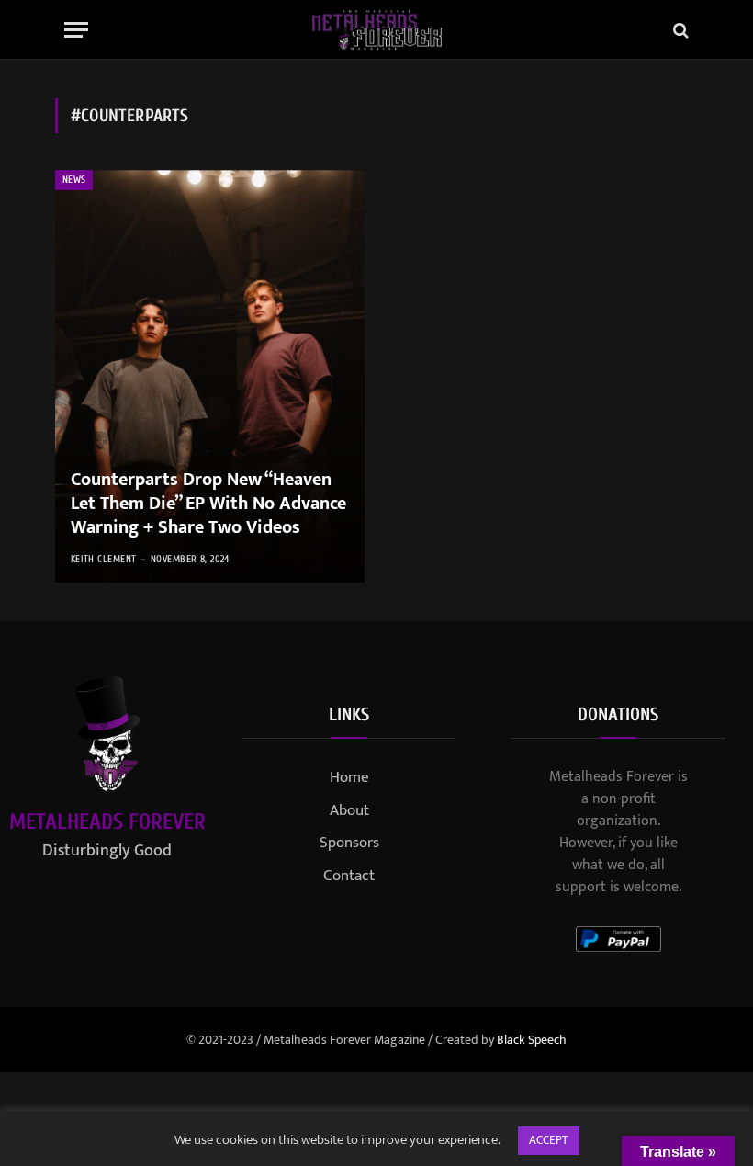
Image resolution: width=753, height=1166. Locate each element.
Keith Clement (104, 559)
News (73, 180)
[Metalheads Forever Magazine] (377, 30)
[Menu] (76, 30)
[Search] (679, 30)
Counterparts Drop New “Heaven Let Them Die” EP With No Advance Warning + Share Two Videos (208, 504)
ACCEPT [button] (548, 1140)
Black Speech (532, 1039)
